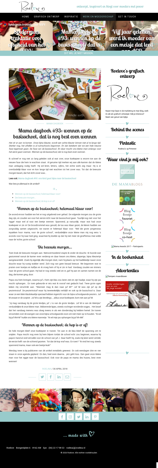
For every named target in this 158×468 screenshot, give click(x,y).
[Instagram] (70, 416)
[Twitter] (78, 416)
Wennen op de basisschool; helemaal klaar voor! (37, 193)
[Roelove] (79, 433)
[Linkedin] (87, 416)
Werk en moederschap (98, 16)
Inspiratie (71, 16)
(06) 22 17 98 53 (56, 447)
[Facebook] (62, 416)
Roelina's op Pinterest (127, 149)
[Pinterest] (95, 416)
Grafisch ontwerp (47, 16)
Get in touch (127, 16)
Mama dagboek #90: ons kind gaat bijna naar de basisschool (47, 178)
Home (25, 16)
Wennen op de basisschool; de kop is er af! (35, 201)
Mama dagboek (54, 123)
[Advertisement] (127, 330)
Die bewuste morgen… (25, 197)
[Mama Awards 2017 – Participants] (127, 246)
